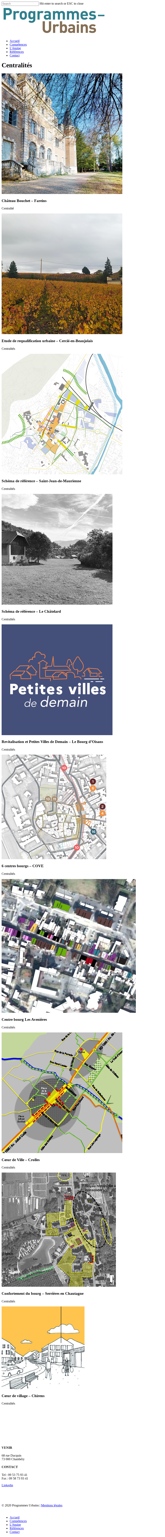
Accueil (15, 41)
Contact (15, 55)
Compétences (18, 44)
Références (17, 51)
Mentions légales (51, 1505)
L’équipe (15, 48)
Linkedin (7, 1485)
